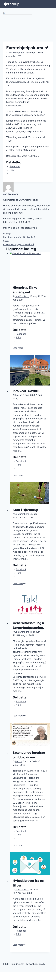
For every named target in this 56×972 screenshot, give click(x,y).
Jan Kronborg (15, 52)
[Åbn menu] (50, 4)
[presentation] (30, 267)
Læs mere (19, 348)
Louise (18, 395)
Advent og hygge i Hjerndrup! (18, 243)
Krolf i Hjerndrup (25, 510)
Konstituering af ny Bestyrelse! (19, 235)
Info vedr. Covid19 (27, 391)
